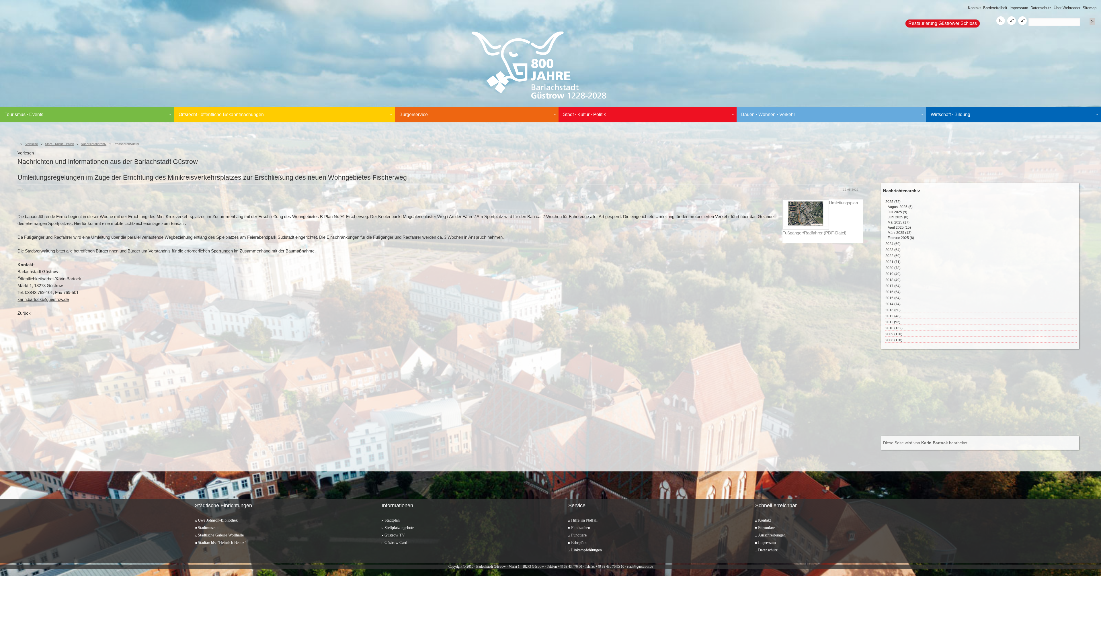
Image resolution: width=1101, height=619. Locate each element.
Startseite (31, 144)
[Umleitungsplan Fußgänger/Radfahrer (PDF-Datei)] (805, 214)
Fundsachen (580, 527)
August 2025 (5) (900, 207)
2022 (893, 256)
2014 (893, 304)
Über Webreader (1067, 8)
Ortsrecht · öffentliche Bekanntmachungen (221, 114)
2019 (893, 274)
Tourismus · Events (24, 114)
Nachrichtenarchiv (93, 144)
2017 (893, 286)
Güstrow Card (395, 542)
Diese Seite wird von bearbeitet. (926, 442)
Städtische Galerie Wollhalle (221, 535)
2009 (893, 334)
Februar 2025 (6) (901, 238)
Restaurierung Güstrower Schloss (942, 23)
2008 (893, 340)
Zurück (24, 313)
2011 (892, 322)
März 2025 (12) (899, 233)
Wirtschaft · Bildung (950, 114)
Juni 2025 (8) (898, 217)
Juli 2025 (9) (897, 212)
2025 (893, 202)
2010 (894, 328)
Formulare (766, 527)
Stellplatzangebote (399, 527)
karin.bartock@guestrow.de (43, 299)
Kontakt (974, 8)
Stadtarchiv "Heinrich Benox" (222, 542)
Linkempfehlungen (586, 550)
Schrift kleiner (1022, 20)
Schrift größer (1011, 20)
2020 (893, 268)
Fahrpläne (579, 542)
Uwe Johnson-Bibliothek (218, 520)
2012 (893, 316)
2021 (893, 262)
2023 (893, 250)
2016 (893, 292)
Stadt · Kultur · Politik (584, 114)
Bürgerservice (413, 114)
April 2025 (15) (899, 228)
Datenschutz (1040, 8)
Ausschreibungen (772, 535)
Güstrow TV (394, 535)
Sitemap (1089, 8)
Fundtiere (579, 535)
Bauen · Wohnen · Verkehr (768, 114)
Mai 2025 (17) (898, 222)
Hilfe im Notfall (584, 520)
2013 (893, 310)
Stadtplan (392, 520)
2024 (893, 244)
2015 (893, 298)
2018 (893, 280)
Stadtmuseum (209, 527)
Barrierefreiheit (995, 8)
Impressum (1019, 8)
